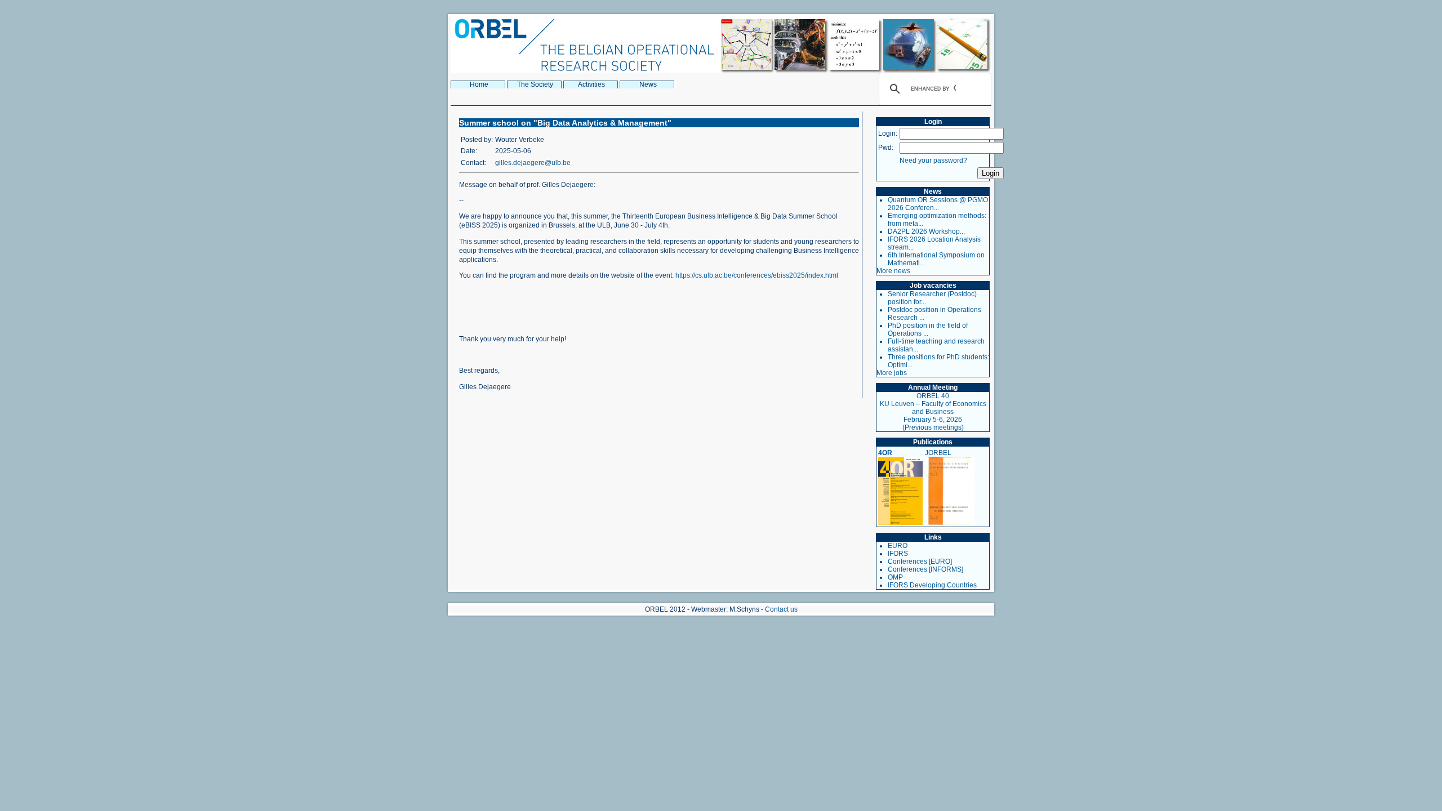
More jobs (891, 373)
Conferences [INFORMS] (925, 569)
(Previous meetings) (933, 427)
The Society (535, 84)
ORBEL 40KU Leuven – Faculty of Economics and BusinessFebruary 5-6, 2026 (933, 408)
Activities (591, 84)
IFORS (898, 554)
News (648, 84)
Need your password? (933, 160)
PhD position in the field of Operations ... (928, 329)
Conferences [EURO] (920, 561)
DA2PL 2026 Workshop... (926, 231)
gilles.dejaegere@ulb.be (533, 163)
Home (479, 84)
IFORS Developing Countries (932, 585)
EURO (897, 546)
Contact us (781, 609)
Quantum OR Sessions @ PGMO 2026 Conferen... (938, 204)
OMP (895, 577)
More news (893, 271)
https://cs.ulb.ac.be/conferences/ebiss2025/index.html (756, 275)
